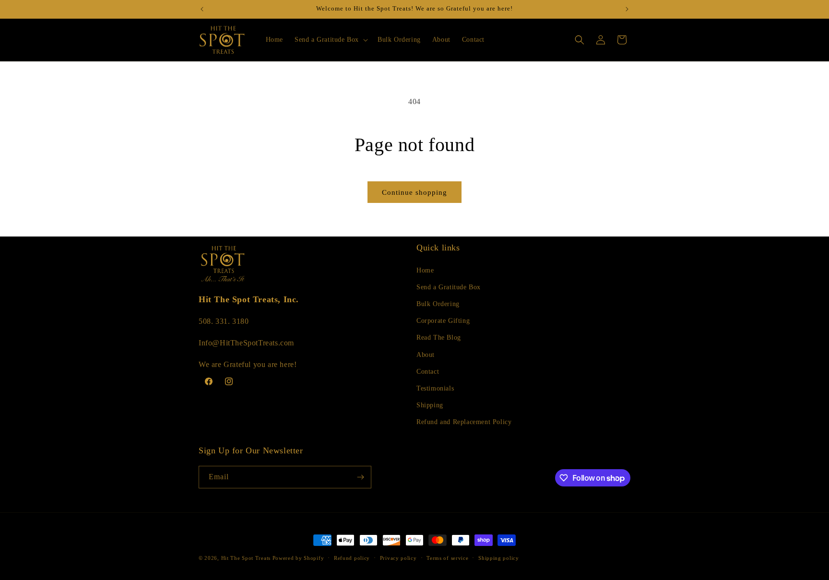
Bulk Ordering (438, 304)
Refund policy (352, 558)
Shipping (429, 405)
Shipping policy (498, 558)
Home (425, 270)
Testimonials (435, 388)
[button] (330, 40)
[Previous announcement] (202, 9)
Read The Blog (438, 337)
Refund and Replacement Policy (463, 422)
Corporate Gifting (443, 320)
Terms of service (447, 558)
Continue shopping (414, 192)
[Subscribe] (360, 477)
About (425, 354)
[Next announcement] (627, 9)
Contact (427, 371)
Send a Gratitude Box (448, 287)
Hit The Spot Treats (246, 558)
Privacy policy (398, 558)
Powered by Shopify (298, 558)
